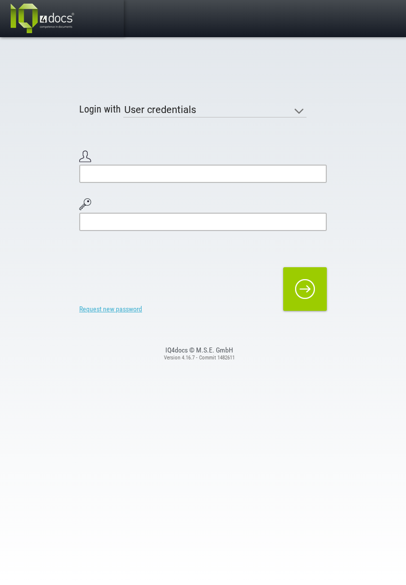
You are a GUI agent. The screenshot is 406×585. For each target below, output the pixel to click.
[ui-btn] (305, 289)
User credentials (160, 110)
